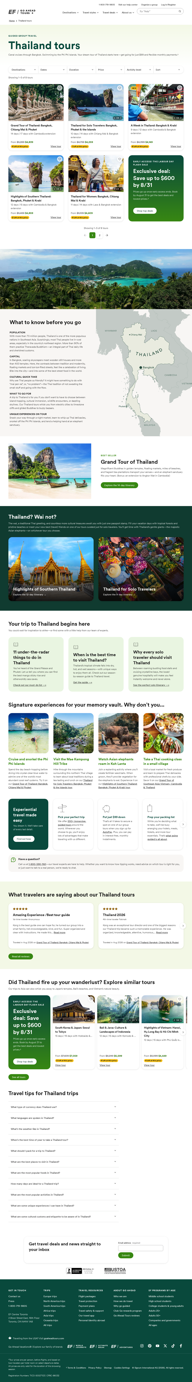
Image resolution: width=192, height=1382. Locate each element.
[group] (28, 824)
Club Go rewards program (128, 1310)
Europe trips (50, 1296)
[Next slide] (183, 824)
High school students (160, 1301)
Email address (129, 1242)
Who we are (120, 1296)
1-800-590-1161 (37, 864)
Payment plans (87, 1306)
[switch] (59, 88)
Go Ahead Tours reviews (127, 1315)
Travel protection (88, 1301)
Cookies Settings (122, 1367)
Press (11, 1301)
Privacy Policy (95, 1367)
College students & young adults (166, 1306)
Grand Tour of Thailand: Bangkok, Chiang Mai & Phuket (62, 942)
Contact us (14, 1296)
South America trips (54, 1306)
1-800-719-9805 (17, 1306)
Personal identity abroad (92, 1320)
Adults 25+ (154, 1310)
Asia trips (49, 1315)
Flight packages (87, 1296)
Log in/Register (168, 4)
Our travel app (86, 1315)
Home (12, 20)
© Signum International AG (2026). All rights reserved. (158, 1367)
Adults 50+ (154, 1315)
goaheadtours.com (54, 1338)
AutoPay (107, 832)
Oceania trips (51, 1320)
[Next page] (107, 235)
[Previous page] (85, 235)
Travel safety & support (91, 1310)
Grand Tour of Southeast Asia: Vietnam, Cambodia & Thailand (162, 784)
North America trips (54, 1301)
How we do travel (123, 1301)
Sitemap (108, 1367)
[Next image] (60, 117)
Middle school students (161, 1296)
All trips (48, 1325)
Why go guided (122, 1306)
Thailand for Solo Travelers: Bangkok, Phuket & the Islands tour (72, 784)
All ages (153, 1325)
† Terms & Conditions (76, 1367)
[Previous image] (54, 117)
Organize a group (149, 4)
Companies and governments (164, 1320)
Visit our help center (128, 4)
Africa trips (50, 1310)
